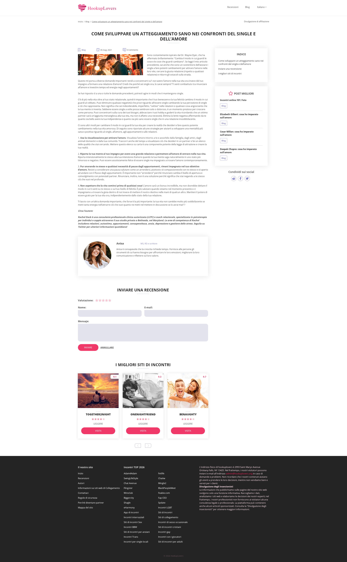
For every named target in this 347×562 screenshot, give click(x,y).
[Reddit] (233, 178)
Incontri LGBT (165, 507)
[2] (100, 300)
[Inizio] (97, 8)
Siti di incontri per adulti (170, 541)
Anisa (120, 243)
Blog (247, 7)
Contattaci (83, 492)
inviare (88, 347)
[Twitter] (247, 178)
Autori (81, 483)
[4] (106, 300)
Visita (98, 430)
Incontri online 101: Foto (233, 100)
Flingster (128, 488)
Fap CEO (162, 497)
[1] (96, 300)
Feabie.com (164, 492)
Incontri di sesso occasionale (173, 522)
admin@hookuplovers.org (239, 473)
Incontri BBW (130, 527)
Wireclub (128, 492)
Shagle (127, 502)
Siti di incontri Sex (133, 522)
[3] (103, 300)
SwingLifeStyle (131, 478)
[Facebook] (240, 178)
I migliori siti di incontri (230, 73)
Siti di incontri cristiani (169, 527)
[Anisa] (97, 255)
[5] (109, 300)
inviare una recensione (230, 68)
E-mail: (148, 307)
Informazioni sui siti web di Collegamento (99, 488)
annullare (107, 347)
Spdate (161, 502)
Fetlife (161, 473)
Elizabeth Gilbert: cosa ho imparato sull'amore (239, 116)
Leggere (98, 423)
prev (138, 446)
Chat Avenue (130, 483)
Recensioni (232, 7)
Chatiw (161, 478)
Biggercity (129, 497)
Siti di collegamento (168, 517)
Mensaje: (83, 321)
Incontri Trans (131, 536)
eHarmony (129, 507)
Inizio (80, 473)
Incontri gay (164, 531)
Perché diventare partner (91, 502)
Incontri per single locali (136, 541)
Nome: (82, 307)
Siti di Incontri (165, 512)
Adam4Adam (130, 473)
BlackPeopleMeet (167, 488)
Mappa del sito (85, 507)
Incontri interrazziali (134, 517)
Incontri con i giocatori (169, 536)
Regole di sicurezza (87, 497)
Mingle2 (162, 483)
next (148, 446)
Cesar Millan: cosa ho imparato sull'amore (237, 133)
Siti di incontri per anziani (137, 531)
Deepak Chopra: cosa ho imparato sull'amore (238, 151)
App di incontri (131, 512)
